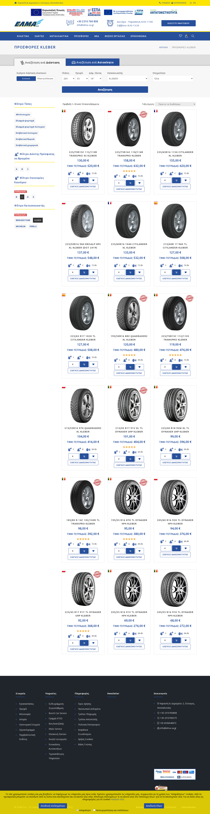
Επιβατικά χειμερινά (27, 145)
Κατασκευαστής (115, 73)
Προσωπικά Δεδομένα (89, 708)
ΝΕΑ (96, 36)
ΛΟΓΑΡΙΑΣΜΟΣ (180, 2)
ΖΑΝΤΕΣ (39, 36)
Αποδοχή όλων (154, 806)
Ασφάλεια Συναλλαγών (84, 732)
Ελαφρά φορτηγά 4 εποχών (30, 126)
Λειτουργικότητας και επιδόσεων (112, 810)
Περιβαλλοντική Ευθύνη (27, 737)
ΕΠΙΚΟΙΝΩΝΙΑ (139, 36)
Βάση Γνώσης (85, 744)
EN (194, 2)
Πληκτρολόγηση (45, 79)
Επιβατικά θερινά (25, 139)
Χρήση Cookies (85, 739)
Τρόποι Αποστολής (87, 719)
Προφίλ (79, 73)
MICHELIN (20, 226)
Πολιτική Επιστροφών (89, 724)
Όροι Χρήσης (84, 703)
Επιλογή (26, 79)
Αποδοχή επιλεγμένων (53, 806)
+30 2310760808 (168, 712)
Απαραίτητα (85, 810)
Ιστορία (23, 719)
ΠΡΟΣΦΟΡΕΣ (81, 36)
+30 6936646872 (168, 723)
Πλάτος (65, 73)
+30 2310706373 (168, 717)
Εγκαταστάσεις (26, 703)
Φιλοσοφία (24, 714)
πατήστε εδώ (117, 799)
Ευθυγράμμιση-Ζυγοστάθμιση (56, 706)
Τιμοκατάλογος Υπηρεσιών (56, 756)
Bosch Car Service (58, 713)
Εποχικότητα (159, 73)
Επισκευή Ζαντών (57, 734)
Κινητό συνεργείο (58, 739)
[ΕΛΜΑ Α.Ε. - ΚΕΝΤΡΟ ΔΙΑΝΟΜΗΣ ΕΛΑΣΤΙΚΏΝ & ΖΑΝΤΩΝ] (29, 22)
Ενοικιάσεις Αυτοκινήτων (55, 746)
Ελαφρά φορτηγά (25, 120)
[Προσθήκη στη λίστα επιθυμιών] (93, 180)
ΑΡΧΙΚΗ (163, 47)
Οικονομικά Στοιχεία (29, 724)
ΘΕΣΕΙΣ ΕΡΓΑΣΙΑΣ (115, 36)
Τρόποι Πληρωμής (87, 714)
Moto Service (55, 728)
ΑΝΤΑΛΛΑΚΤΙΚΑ (59, 36)
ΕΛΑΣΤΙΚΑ (23, 36)
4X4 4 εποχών (23, 114)
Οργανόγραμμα (27, 729)
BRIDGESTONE (23, 220)
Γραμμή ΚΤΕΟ (55, 718)
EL (191, 2)
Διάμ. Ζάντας (95, 73)
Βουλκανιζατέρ (56, 723)
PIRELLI (33, 226)
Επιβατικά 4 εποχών (26, 133)
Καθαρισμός (20, 191)
